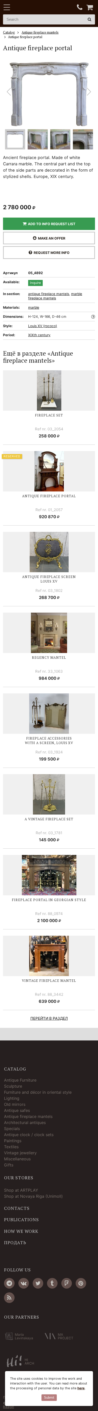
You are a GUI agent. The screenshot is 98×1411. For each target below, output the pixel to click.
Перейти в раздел (49, 1018)
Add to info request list (50, 224)
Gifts (8, 1164)
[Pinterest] (81, 1283)
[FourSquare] (66, 1283)
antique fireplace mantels (48, 294)
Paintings (12, 1140)
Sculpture (13, 1086)
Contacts (17, 1208)
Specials (12, 1128)
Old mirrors (14, 1104)
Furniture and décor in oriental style (38, 1092)
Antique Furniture (20, 1080)
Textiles (11, 1146)
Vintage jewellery (20, 1152)
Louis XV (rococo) (42, 326)
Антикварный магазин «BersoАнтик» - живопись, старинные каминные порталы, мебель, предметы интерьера (34, 8)
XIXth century (39, 335)
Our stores (18, 1177)
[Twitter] (38, 1283)
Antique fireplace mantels (28, 1116)
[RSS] (9, 1297)
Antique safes (17, 1110)
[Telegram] (9, 1283)
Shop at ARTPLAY (21, 1190)
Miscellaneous (17, 1158)
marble (33, 307)
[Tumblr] (52, 1283)
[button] (89, 92)
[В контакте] (23, 1283)
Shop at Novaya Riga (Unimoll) (33, 1196)
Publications (21, 1219)
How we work (21, 1231)
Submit (49, 1397)
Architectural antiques (25, 1122)
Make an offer (50, 238)
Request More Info (51, 253)
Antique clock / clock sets (29, 1134)
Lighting (11, 1098)
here (81, 1388)
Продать (15, 1242)
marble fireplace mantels (55, 296)
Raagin (8, 1407)
